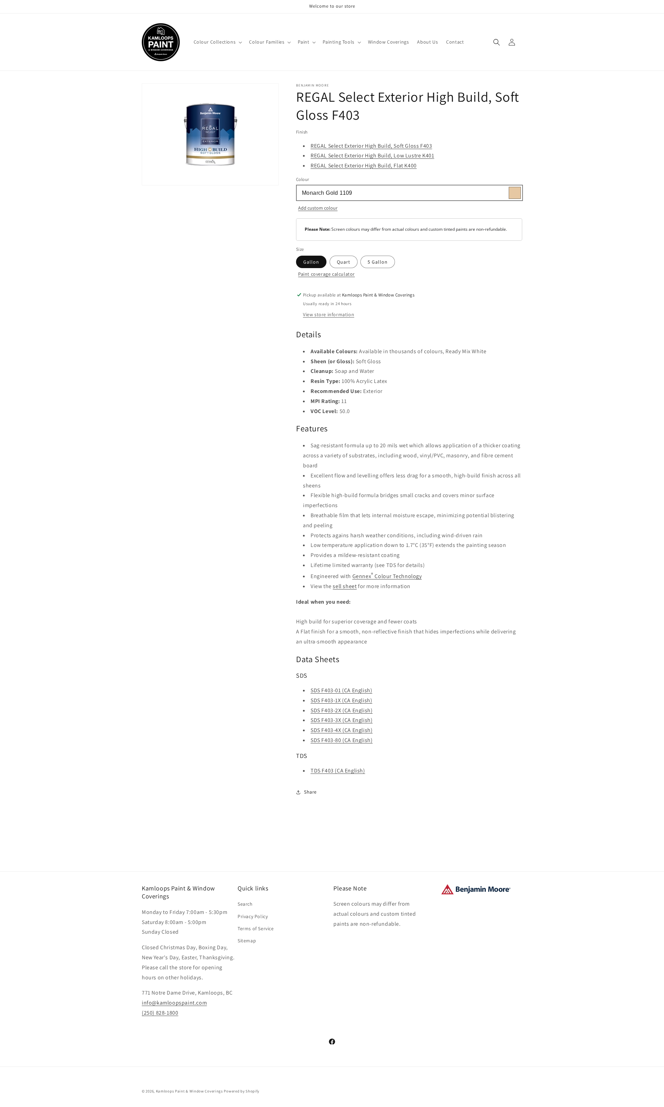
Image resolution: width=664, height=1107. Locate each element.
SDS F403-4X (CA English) (341, 730)
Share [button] (310, 792)
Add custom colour (318, 208)
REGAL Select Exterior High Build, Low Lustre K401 (372, 155)
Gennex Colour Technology (387, 576)
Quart (343, 262)
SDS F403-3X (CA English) (341, 720)
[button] (217, 42)
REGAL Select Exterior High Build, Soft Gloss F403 (371, 145)
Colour (302, 179)
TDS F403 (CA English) (338, 770)
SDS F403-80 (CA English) (341, 740)
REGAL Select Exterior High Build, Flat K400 (364, 165)
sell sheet (345, 586)
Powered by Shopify (241, 1091)
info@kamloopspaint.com (174, 1002)
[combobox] (409, 193)
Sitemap (247, 940)
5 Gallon (378, 262)
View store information (328, 314)
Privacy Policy (253, 916)
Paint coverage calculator (326, 274)
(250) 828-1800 (160, 1012)
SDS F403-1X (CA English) (341, 700)
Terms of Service (256, 928)
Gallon (311, 262)
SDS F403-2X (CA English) (341, 710)
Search (245, 904)
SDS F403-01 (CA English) (341, 690)
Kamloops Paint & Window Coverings (189, 1091)
